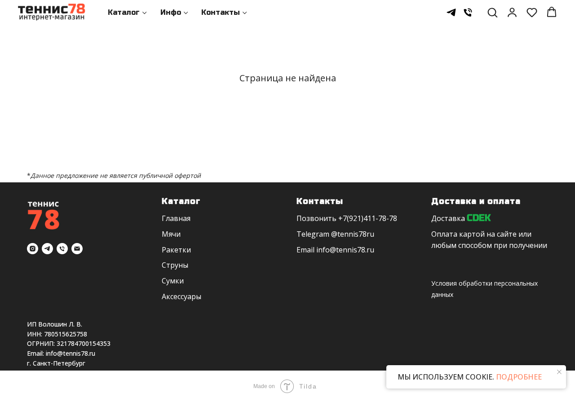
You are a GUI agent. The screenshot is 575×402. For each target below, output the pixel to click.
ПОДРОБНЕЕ (518, 377)
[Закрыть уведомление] (559, 371)
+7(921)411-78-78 (367, 218)
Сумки (173, 281)
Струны (175, 265)
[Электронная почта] (77, 248)
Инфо (170, 12)
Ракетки (176, 250)
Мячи (171, 234)
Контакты (220, 12)
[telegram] (451, 12)
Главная (176, 218)
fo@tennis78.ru (348, 250)
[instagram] (32, 248)
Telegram (312, 234)
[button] (492, 12)
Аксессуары (181, 296)
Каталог (124, 12)
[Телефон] (467, 12)
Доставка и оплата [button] (476, 201)
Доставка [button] (448, 218)
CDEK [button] (479, 218)
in (319, 250)
